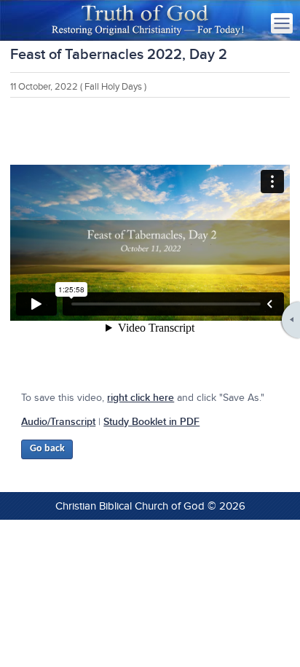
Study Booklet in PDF (151, 422)
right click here (140, 397)
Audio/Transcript (58, 422)
